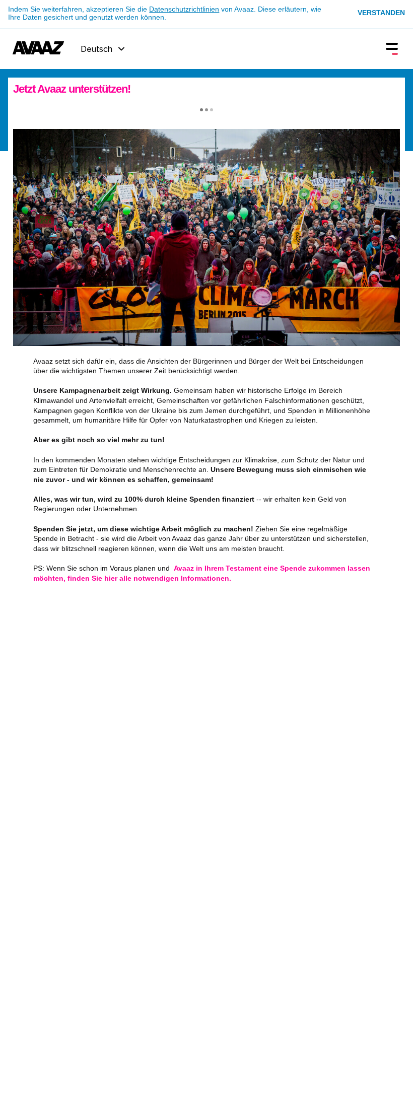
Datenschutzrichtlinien (184, 9)
